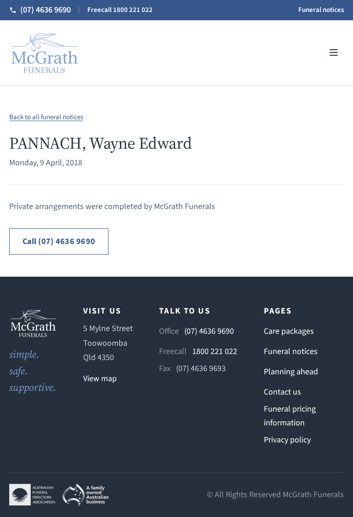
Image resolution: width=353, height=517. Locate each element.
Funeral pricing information (290, 416)
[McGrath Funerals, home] (44, 53)
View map (100, 378)
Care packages (289, 331)
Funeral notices (321, 10)
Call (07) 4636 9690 (59, 241)
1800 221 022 (214, 351)
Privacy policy (287, 440)
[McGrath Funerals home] (33, 323)
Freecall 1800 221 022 (120, 10)
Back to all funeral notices (46, 117)
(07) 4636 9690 (209, 331)
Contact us (282, 392)
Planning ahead (291, 372)
